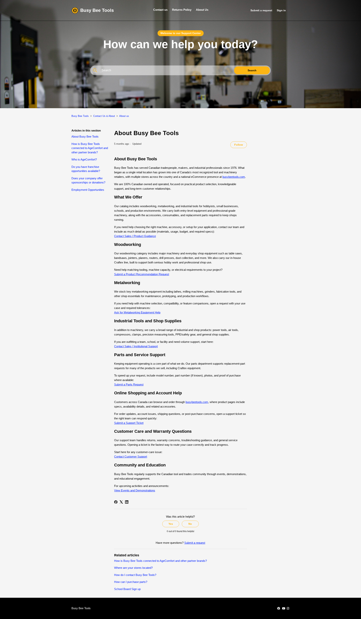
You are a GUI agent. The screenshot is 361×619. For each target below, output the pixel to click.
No (190, 523)
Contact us (160, 9)
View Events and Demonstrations (134, 490)
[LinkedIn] (126, 502)
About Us (202, 9)
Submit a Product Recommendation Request (141, 274)
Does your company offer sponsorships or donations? (88, 180)
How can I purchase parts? (130, 581)
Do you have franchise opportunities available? (85, 169)
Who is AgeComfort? (84, 159)
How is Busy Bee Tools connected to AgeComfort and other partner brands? (89, 148)
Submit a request (261, 10)
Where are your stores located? (133, 567)
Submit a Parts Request (128, 384)
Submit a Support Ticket (128, 422)
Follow (238, 144)
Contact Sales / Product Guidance (135, 236)
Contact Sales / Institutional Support (136, 346)
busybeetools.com (233, 176)
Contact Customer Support (130, 456)
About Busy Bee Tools (85, 136)
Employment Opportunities (87, 189)
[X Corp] (121, 502)
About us (124, 116)
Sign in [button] (281, 10)
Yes (170, 523)
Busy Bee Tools (80, 116)
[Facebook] (116, 502)
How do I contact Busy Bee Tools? (135, 574)
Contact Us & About (104, 116)
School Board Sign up (127, 589)
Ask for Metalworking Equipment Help (137, 312)
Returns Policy (181, 9)
